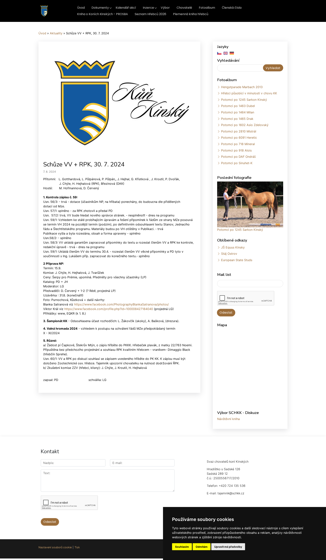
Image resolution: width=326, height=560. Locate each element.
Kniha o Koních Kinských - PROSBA (102, 14)
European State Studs (236, 260)
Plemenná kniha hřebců (190, 14)
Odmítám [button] (202, 546)
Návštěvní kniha (228, 419)
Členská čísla (231, 7)
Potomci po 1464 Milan (237, 112)
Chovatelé (184, 7)
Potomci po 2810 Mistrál (238, 131)
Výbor (165, 7)
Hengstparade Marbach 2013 (242, 87)
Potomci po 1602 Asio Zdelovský (244, 125)
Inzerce (148, 7)
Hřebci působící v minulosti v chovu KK (249, 93)
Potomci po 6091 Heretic (239, 137)
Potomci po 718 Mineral (238, 144)
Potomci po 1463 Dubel (238, 106)
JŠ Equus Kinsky (233, 247)
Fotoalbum (207, 7)
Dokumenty (100, 7)
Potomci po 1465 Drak (237, 119)
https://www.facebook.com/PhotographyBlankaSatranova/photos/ (121, 304)
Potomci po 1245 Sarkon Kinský (244, 100)
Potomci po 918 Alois (236, 150)
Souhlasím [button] (182, 546)
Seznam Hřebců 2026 (150, 14)
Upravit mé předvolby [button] (228, 546)
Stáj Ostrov (229, 253)
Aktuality (56, 33)
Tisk (77, 547)
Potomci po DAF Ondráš (238, 156)
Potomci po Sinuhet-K (236, 163)
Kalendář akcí (126, 7)
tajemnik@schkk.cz (231, 493)
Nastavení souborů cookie (55, 547)
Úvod (81, 7)
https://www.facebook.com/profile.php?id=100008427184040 (108, 309)
